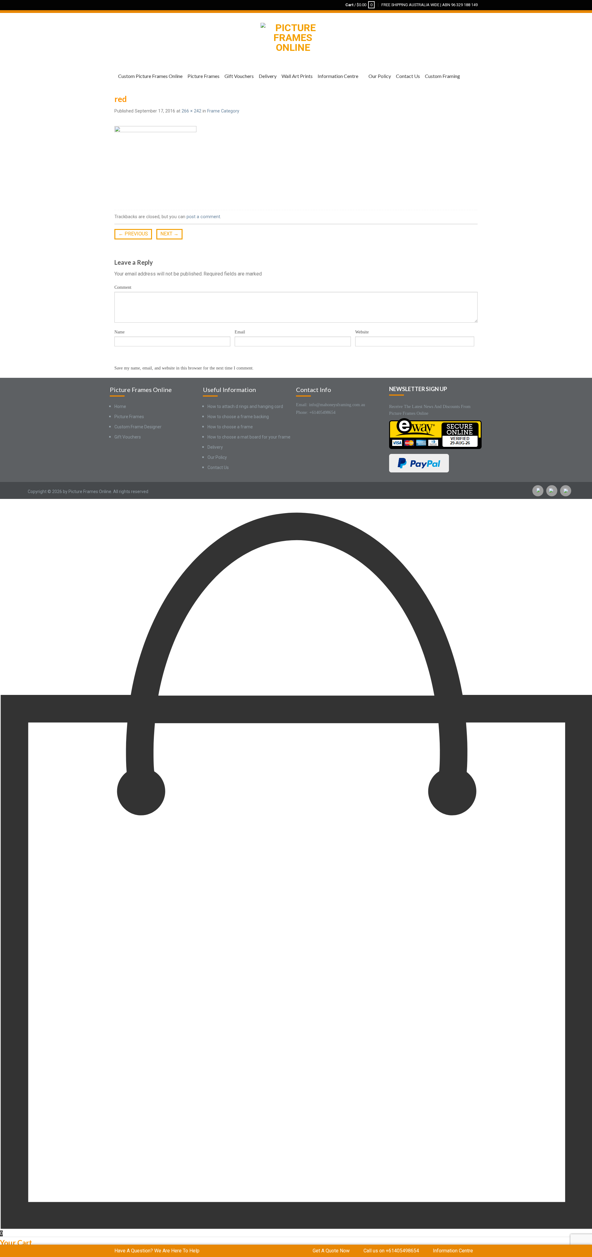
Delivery (268, 76)
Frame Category (223, 111)
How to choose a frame (230, 426)
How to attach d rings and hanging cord (245, 406)
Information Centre (338, 76)
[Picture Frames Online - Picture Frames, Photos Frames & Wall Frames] (293, 36)
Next (169, 234)
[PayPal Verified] (419, 463)
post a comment (203, 216)
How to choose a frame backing (238, 416)
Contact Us (408, 76)
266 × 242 (191, 111)
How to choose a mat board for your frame (249, 437)
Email (240, 332)
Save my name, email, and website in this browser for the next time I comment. (184, 368)
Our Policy (379, 76)
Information (453, 1251)
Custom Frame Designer (138, 426)
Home (120, 406)
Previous (133, 234)
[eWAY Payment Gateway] (435, 433)
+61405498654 (391, 1251)
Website (362, 332)
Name (119, 332)
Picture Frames (203, 76)
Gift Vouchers (239, 76)
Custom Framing (442, 76)
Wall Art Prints (297, 76)
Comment (122, 287)
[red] (155, 163)
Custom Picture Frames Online (150, 76)
